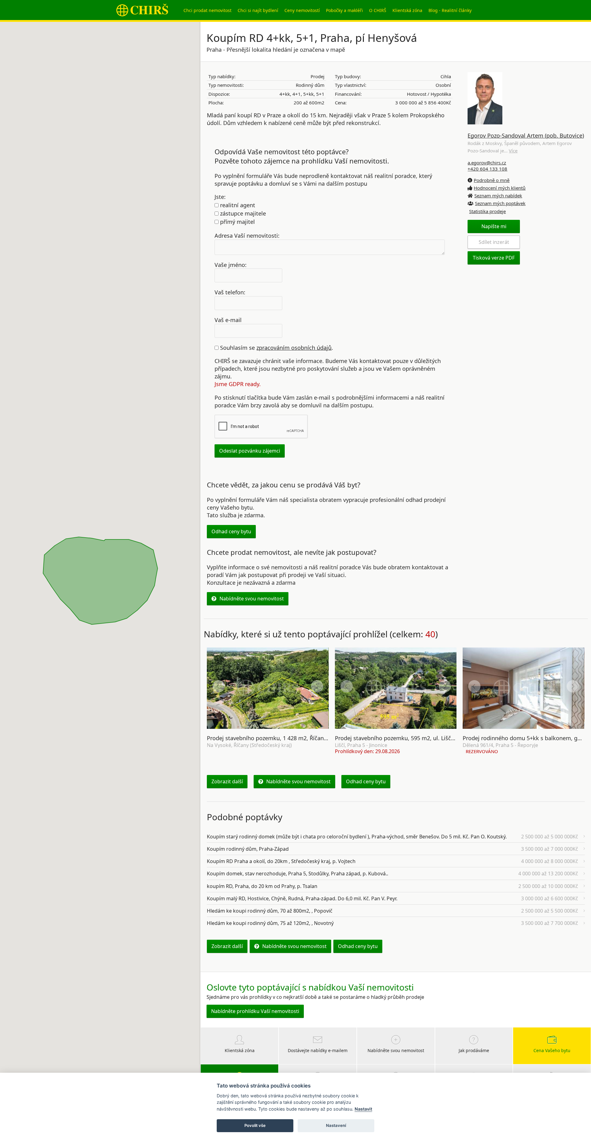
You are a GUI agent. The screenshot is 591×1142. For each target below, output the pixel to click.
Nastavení (336, 1125)
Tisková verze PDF (494, 257)
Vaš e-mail (228, 320)
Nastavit (363, 1109)
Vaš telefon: (230, 292)
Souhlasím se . (276, 347)
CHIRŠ (142, 10)
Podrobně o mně (491, 180)
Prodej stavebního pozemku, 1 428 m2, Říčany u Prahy (277, 738)
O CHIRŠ (377, 10)
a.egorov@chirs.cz (487, 162)
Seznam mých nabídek (498, 195)
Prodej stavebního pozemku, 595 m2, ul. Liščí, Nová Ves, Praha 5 (419, 738)
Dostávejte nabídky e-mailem (318, 1050)
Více (513, 150)
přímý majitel (237, 221)
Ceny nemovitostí (302, 10)
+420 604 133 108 (487, 169)
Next (317, 686)
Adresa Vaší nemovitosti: (247, 235)
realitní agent (237, 205)
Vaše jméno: (231, 264)
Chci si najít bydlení (258, 10)
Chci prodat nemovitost (207, 10)
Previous (218, 686)
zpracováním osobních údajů (294, 347)
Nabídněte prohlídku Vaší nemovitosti (255, 1011)
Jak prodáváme (474, 1050)
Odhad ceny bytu (231, 531)
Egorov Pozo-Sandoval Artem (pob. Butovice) (526, 135)
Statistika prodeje (487, 211)
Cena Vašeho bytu (551, 1050)
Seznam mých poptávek (500, 203)
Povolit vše (255, 1125)
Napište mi (493, 226)
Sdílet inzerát (494, 242)
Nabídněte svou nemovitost (251, 598)
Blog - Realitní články (450, 10)
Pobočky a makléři (344, 10)
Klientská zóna (407, 10)
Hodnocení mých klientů (499, 188)
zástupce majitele (242, 213)
